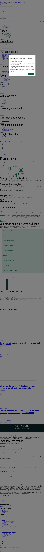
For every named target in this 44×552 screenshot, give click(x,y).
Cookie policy (12, 71)
